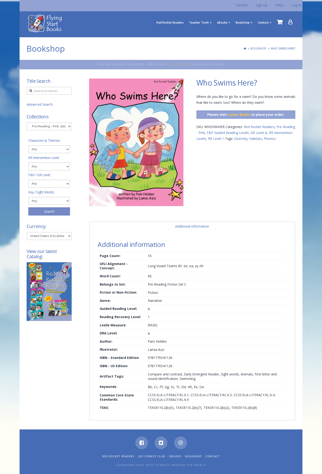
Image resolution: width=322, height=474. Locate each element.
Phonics (270, 138)
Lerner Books (179, 64)
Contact (213, 456)
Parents (242, 5)
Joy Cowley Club (151, 456)
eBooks (175, 456)
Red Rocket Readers (259, 127)
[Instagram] (180, 443)
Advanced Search (40, 104)
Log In (296, 5)
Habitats (255, 138)
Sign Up (261, 5)
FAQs (279, 5)
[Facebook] (141, 443)
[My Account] (290, 22)
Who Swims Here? (283, 48)
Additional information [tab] (192, 226)
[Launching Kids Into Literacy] (46, 23)
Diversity (240, 138)
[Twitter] (161, 443)
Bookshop (258, 48)
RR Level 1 (216, 138)
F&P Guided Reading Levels (228, 132)
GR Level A (259, 132)
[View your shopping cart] (279, 22)
